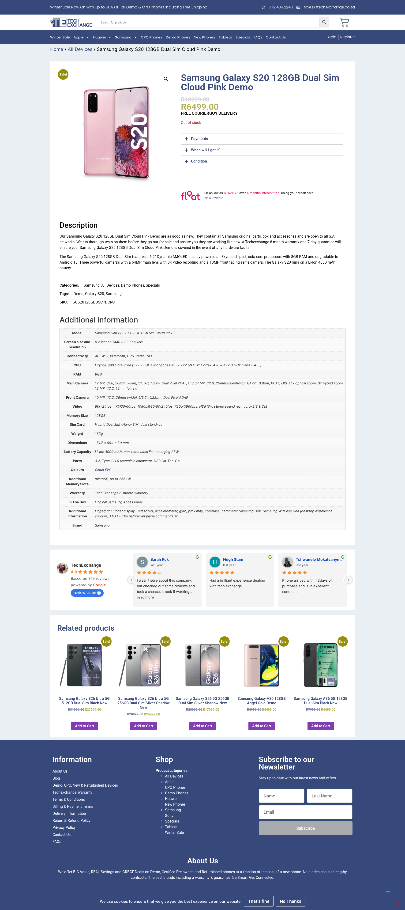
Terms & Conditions (68, 799)
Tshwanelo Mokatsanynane (319, 559)
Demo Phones (178, 37)
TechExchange (86, 565)
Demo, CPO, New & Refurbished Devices (85, 785)
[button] (166, 79)
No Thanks (290, 901)
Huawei (99, 37)
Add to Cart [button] (84, 726)
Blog (56, 778)
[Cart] (344, 22)
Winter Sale (60, 37)
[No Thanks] (397, 901)
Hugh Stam (233, 559)
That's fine (259, 901)
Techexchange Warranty (72, 792)
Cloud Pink (103, 470)
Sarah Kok (159, 559)
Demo (78, 294)
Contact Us (276, 37)
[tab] (262, 138)
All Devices (80, 49)
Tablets (225, 37)
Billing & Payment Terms (72, 806)
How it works (213, 198)
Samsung (123, 37)
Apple (79, 37)
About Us (60, 771)
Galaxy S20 (94, 294)
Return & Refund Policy (71, 820)
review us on (85, 592)
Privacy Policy (64, 827)
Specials (243, 37)
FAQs (258, 37)
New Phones (204, 37)
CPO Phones (151, 37)
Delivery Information (69, 813)
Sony (169, 815)
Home (56, 49)
